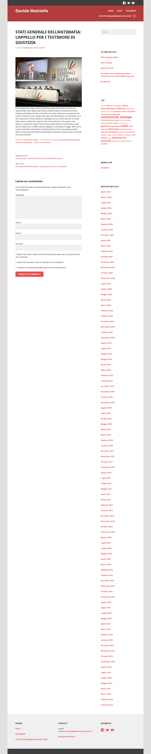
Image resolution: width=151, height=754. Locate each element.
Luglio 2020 (106, 283)
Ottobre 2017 (107, 462)
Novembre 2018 (108, 391)
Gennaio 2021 (107, 256)
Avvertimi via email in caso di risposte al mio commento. (40, 262)
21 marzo (103, 106)
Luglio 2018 (106, 413)
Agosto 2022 (106, 197)
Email (18, 233)
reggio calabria (112, 135)
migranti (104, 132)
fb (102, 732)
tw (107, 732)
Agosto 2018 (106, 408)
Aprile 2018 (106, 429)
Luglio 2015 (106, 607)
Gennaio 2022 (107, 229)
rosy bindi (126, 135)
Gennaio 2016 (107, 575)
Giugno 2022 (106, 208)
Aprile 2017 (106, 494)
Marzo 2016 (106, 564)
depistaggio (115, 120)
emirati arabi (112, 123)
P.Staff (42, 48)
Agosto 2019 (106, 343)
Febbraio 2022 (107, 224)
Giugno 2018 (106, 418)
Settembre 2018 (108, 402)
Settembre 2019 (108, 337)
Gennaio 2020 (107, 316)
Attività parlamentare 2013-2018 (115, 16)
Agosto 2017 (106, 472)
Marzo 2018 (106, 435)
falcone (125, 123)
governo (105, 126)
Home (110, 11)
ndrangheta (113, 132)
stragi (109, 138)
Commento (19, 195)
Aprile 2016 (106, 559)
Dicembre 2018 (107, 386)
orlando (129, 132)
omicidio (122, 132)
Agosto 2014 (106, 667)
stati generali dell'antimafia (68, 140)
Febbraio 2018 (107, 440)
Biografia (131, 11)
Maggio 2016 (106, 553)
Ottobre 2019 (107, 332)
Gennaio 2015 (107, 640)
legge (112, 126)
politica (104, 135)
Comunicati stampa (31, 140)
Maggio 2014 (106, 683)
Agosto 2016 (106, 537)
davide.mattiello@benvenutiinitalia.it (75, 731)
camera (103, 112)
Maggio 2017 (106, 489)
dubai (129, 120)
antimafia (105, 108)
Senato (104, 138)
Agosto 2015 (106, 602)
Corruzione (105, 120)
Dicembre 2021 (107, 235)
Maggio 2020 (106, 294)
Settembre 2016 (108, 532)
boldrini (131, 109)
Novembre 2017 (108, 456)
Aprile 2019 (106, 364)
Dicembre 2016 (107, 516)
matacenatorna (125, 129)
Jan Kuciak (105, 81)
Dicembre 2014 (107, 645)
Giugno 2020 (106, 289)
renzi (120, 135)
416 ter (110, 105)
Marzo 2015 (106, 629)
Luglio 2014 (106, 672)
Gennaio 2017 (107, 510)
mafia (124, 126)
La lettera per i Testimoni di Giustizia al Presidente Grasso (38, 157)
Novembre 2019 (108, 327)
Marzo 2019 (106, 370)
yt (112, 732)
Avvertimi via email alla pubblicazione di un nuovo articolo (41, 267)
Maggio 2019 (106, 359)
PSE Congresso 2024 (109, 57)
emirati (103, 123)
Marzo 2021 (106, 246)
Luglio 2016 (106, 543)
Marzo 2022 (106, 219)
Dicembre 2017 (107, 451)
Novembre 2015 (108, 586)
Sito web (19, 244)
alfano (125, 105)
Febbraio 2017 (107, 505)
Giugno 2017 (106, 483)
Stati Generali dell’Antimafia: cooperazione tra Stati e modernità (41, 165)
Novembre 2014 (108, 651)
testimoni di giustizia (23, 142)
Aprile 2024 (106, 192)
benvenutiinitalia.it (67, 736)
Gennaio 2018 (107, 445)
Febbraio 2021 (107, 251)
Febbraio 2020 (107, 310)
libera (117, 126)
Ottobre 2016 (107, 526)
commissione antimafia (110, 114)
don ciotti (123, 120)
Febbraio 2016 (107, 570)
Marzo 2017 (106, 499)
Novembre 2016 (108, 521)
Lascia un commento (42, 142)
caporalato (116, 111)
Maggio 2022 (106, 213)
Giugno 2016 (106, 548)
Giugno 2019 (106, 354)
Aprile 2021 (106, 240)
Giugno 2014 (106, 678)
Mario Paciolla (107, 68)
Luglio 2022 (106, 202)
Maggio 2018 (106, 424)
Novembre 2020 (108, 267)
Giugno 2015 (106, 613)
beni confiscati (117, 108)
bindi (126, 109)
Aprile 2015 (106, 624)
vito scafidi (121, 141)
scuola (132, 135)
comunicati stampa (116, 117)
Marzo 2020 (106, 305)
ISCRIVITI (105, 168)
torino (114, 141)
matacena (113, 128)
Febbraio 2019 (107, 375)
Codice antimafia (128, 111)
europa (120, 123)
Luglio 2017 (106, 478)
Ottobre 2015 (107, 591)
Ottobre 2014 (107, 656)
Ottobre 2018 (107, 397)
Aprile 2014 (106, 688)
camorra (109, 111)
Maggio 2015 (106, 618)
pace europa (106, 62)
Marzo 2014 (106, 694)
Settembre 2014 (108, 661)
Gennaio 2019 (107, 381)
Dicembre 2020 (107, 262)
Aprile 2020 (106, 300)
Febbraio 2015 (107, 634)
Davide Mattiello (31, 10)
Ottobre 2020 (107, 273)
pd (134, 132)
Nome (18, 222)
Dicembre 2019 (107, 321)
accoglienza (117, 106)
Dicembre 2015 (107, 580)
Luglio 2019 (106, 348)
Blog (119, 11)
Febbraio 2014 (107, 699)
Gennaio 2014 (107, 705)
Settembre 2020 (108, 278)
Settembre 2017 (108, 467)
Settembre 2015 (108, 597)
